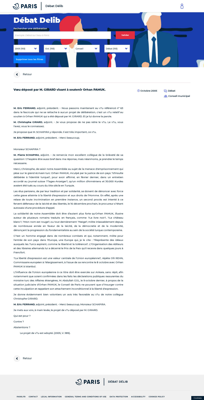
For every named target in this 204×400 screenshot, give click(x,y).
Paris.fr (21, 397)
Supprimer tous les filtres (29, 59)
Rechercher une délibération (30, 28)
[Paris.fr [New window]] (55, 382)
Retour (27, 74)
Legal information (51, 397)
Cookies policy (157, 397)
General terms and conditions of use (85, 397)
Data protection (119, 397)
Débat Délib (118, 381)
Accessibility (138, 397)
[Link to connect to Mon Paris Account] (182, 6)
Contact (33, 397)
